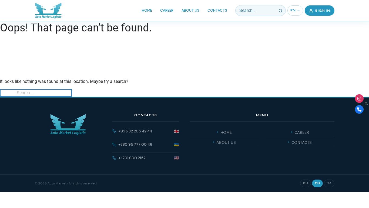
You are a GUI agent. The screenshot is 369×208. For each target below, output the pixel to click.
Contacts (217, 10)
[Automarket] (359, 98)
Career (166, 10)
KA (329, 183)
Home (147, 10)
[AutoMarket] (48, 10)
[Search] (280, 10)
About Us (190, 10)
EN (293, 10)
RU (305, 183)
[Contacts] (359, 109)
